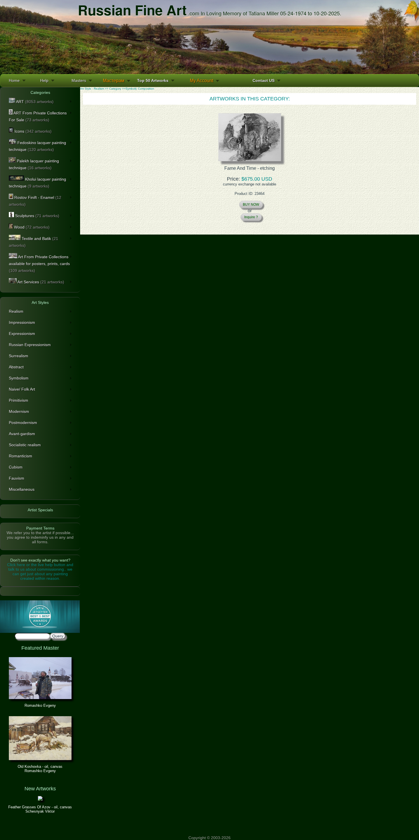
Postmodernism (23, 422)
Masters (79, 80)
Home (14, 80)
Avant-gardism (22, 433)
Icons (32, 131)
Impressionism (22, 322)
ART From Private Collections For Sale (38, 116)
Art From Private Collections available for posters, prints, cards (39, 264)
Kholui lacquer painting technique (37, 182)
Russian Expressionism (30, 344)
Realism (16, 311)
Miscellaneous (21, 489)
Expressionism (22, 333)
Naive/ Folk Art (22, 389)
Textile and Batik (33, 242)
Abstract (16, 367)
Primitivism (18, 400)
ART (34, 101)
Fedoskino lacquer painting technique (37, 146)
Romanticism (20, 456)
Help (44, 80)
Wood (31, 227)
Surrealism (18, 356)
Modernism (19, 411)
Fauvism (16, 478)
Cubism (16, 467)
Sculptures (36, 215)
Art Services (40, 282)
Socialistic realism (25, 445)
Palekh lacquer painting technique (34, 164)
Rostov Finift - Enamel (35, 201)
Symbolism (19, 378)
